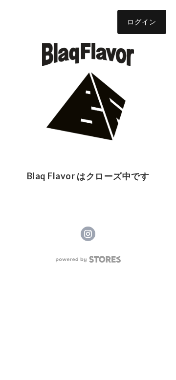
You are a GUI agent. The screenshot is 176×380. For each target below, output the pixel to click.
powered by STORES (88, 259)
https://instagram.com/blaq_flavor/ (88, 234)
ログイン (141, 22)
